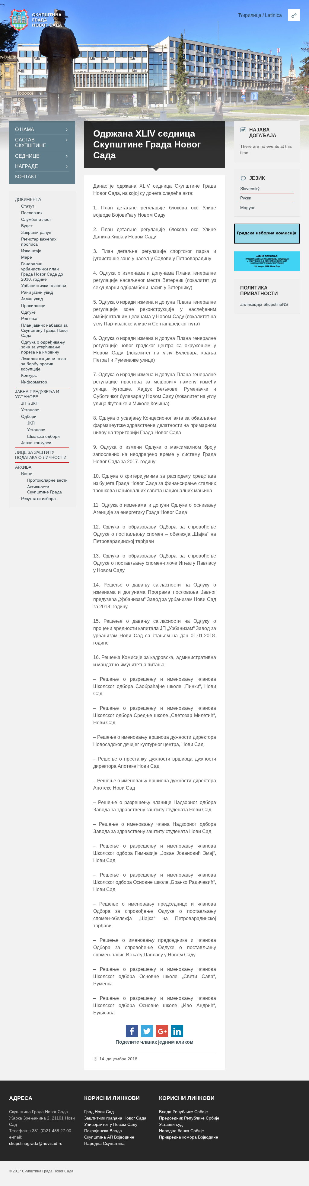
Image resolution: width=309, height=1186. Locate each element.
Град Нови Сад (99, 1111)
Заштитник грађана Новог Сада (115, 1118)
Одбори (29, 416)
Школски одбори (43, 436)
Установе (30, 409)
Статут (27, 206)
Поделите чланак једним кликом (154, 1042)
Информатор (34, 382)
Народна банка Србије (181, 1130)
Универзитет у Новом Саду (110, 1124)
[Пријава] (294, 15)
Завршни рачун (36, 232)
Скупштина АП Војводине (109, 1137)
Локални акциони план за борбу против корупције (43, 363)
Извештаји (31, 250)
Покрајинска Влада (103, 1130)
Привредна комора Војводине (188, 1137)
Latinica (273, 15)
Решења (29, 318)
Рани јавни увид (37, 292)
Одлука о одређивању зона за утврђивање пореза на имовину (43, 347)
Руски (245, 198)
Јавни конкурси (36, 442)
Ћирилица (249, 15)
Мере (26, 257)
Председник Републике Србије (189, 1118)
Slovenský (250, 188)
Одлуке (28, 312)
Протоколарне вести (47, 480)
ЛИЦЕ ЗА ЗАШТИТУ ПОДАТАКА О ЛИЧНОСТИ (40, 455)
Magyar (247, 207)
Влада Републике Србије (183, 1111)
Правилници (33, 305)
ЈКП (31, 423)
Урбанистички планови (43, 285)
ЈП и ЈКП (30, 403)
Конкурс (29, 375)
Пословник (31, 212)
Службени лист (36, 219)
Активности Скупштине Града (44, 489)
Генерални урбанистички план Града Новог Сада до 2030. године (42, 271)
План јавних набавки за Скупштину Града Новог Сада (44, 330)
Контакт (26, 176)
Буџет (27, 225)
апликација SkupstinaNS (264, 304)
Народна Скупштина (104, 1143)
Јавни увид (32, 298)
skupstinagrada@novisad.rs (35, 1143)
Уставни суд (171, 1124)
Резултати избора (38, 498)
